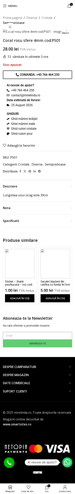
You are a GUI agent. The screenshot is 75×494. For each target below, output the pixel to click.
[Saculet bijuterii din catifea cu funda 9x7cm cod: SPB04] (55, 263)
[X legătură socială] (24, 171)
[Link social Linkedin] (34, 171)
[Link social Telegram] (39, 171)
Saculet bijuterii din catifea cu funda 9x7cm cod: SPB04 (55, 285)
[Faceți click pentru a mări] (10, 27)
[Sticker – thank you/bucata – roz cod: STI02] (19, 263)
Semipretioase (55, 164)
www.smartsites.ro (17, 424)
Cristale (47, 18)
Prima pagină (12, 18)
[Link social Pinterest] (29, 171)
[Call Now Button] (9, 462)
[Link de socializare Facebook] (20, 171)
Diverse (31, 18)
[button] (19, 298)
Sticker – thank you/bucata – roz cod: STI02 (18, 285)
